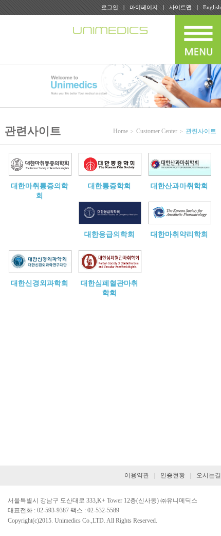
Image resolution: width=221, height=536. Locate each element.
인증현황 (172, 475)
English (212, 7)
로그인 (109, 7)
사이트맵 (180, 7)
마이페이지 (144, 7)
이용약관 (136, 475)
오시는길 (208, 475)
